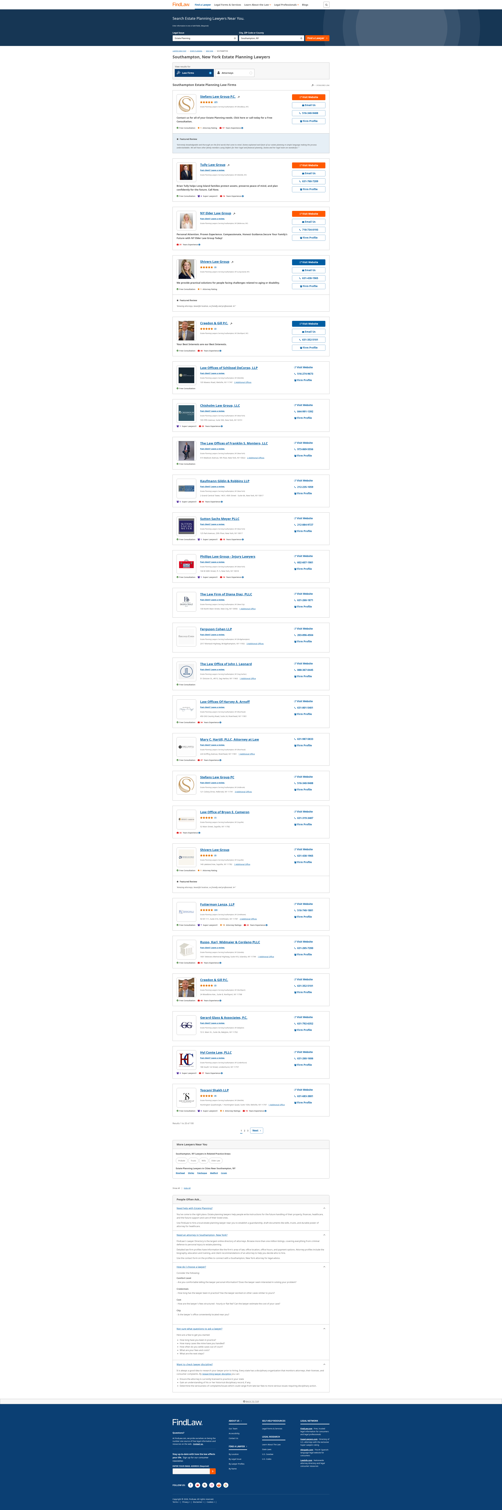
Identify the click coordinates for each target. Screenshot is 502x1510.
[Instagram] (211, 1485)
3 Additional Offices (255, 643)
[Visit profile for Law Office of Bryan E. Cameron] (186, 819)
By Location (234, 1454)
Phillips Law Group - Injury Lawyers (227, 556)
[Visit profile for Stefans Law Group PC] (186, 784)
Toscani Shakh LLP (214, 1090)
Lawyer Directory (179, 51)
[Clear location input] (301, 38)
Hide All (187, 1188)
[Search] (326, 5)
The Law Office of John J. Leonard (226, 664)
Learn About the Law (271, 1444)
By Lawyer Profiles (236, 1464)
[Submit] (213, 1471)
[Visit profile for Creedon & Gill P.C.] (186, 330)
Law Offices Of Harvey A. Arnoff (225, 701)
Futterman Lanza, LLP (217, 904)
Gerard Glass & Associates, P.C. (223, 1017)
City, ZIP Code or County (251, 32)
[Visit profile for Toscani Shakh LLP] (186, 1097)
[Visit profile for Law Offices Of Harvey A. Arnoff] (186, 709)
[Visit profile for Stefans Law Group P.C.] (186, 104)
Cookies (210, 1502)
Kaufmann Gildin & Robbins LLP (224, 481)
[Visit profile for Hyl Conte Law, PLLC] (186, 1060)
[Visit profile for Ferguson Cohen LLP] (186, 636)
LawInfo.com (306, 1460)
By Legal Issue (235, 1459)
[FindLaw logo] (182, 5)
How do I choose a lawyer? (191, 1266)
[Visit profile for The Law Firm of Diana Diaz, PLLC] (186, 601)
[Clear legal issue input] (235, 38)
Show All (176, 1188)
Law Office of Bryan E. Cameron (224, 812)
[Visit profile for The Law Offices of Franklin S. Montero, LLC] (186, 450)
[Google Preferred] (225, 1485)
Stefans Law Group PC (217, 777)
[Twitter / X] (204, 1485)
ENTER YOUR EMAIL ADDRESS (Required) (191, 1466)
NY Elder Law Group (215, 213)
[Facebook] (190, 1485)
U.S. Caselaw (267, 1454)
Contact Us (233, 1438)
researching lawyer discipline (216, 1373)
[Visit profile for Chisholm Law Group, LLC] (186, 413)
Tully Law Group (212, 164)
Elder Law (216, 1160)
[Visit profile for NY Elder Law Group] (186, 220)
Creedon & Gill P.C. (214, 323)
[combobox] (205, 38)
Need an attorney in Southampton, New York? (202, 1235)
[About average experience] (242, 128)
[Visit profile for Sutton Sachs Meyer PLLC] (186, 526)
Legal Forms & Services (272, 1428)
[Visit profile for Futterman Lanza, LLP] (186, 912)
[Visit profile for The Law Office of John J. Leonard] (186, 671)
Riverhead (180, 1173)
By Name (233, 1468)
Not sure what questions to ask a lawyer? (199, 1328)
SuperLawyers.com (309, 1439)
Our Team (233, 1428)
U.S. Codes (266, 1459)
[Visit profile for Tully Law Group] (186, 172)
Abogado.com (306, 1449)
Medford (214, 1173)
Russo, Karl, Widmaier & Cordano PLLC (230, 942)
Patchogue (202, 1173)
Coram (224, 1173)
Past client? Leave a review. (212, 170)
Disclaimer (198, 1502)
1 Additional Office (247, 608)
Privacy (185, 1502)
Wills (204, 1160)
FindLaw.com (306, 1428)
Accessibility (234, 1433)
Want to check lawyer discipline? (195, 1364)
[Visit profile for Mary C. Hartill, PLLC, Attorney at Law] (186, 747)
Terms (175, 1502)
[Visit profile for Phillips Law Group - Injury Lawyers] (186, 564)
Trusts (193, 1160)
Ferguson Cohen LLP (216, 629)
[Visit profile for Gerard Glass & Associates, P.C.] (186, 1025)
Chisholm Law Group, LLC (220, 405)
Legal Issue (178, 32)
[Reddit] (218, 1485)
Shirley (191, 1173)
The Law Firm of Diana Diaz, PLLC (226, 594)
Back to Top (252, 1401)
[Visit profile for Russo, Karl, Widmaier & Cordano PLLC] (186, 949)
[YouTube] (197, 1485)
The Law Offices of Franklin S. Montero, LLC (234, 443)
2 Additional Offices (242, 382)
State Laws (266, 1449)
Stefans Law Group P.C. (218, 96)
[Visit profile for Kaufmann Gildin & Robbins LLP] (186, 488)
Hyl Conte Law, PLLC (216, 1052)
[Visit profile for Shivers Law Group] (186, 269)
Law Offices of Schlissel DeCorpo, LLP (229, 368)
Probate (181, 1160)
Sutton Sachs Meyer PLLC (219, 518)
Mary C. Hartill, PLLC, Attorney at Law (229, 739)
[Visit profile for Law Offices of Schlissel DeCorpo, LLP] (186, 375)
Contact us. (198, 1444)
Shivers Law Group (214, 261)
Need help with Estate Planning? (195, 1208)
